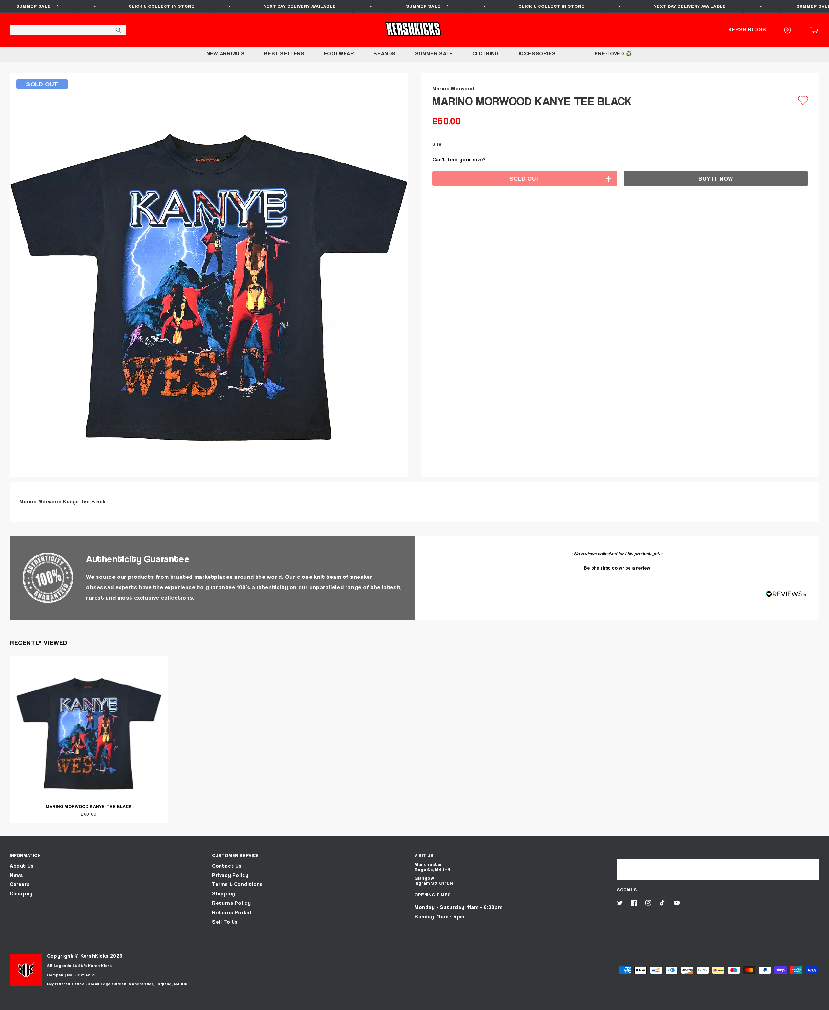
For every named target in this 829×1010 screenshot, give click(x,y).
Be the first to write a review (617, 568)
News (16, 875)
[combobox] (68, 30)
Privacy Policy (230, 875)
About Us (22, 866)
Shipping (223, 894)
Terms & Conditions (237, 884)
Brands (384, 53)
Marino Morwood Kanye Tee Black (89, 806)
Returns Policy (231, 903)
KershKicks (94, 956)
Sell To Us (225, 922)
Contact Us (227, 866)
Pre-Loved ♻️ (613, 53)
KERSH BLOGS (747, 30)
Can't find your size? (459, 159)
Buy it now (715, 178)
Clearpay (21, 894)
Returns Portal (231, 912)
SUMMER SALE (434, 53)
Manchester (428, 864)
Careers (20, 884)
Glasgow (424, 878)
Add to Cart (414, 1002)
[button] (816, 30)
